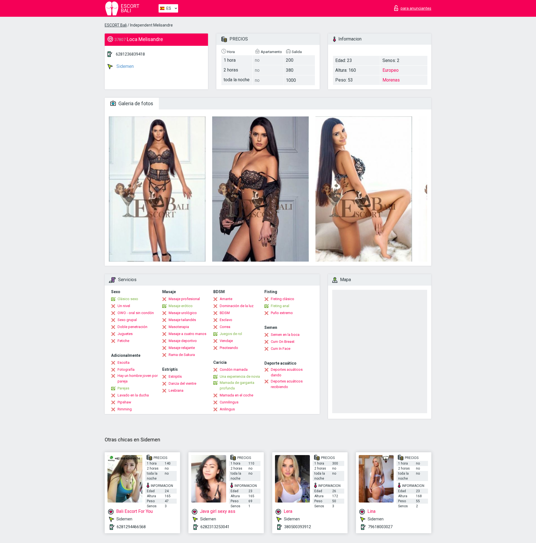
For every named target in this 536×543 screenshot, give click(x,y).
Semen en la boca (285, 335)
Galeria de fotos (135, 103)
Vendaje (226, 341)
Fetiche (123, 341)
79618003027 (380, 526)
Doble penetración (132, 327)
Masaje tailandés (182, 320)
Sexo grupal (127, 320)
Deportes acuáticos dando (287, 372)
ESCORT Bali (116, 25)
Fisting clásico (282, 299)
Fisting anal (280, 306)
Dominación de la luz (236, 306)
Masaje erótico (181, 306)
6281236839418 (130, 54)
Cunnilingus (229, 402)
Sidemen (124, 66)
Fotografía (126, 369)
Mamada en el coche (236, 395)
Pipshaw (124, 402)
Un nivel (124, 306)
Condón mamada (234, 369)
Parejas (123, 388)
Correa (225, 327)
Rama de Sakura (182, 355)
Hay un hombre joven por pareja (138, 378)
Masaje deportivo (183, 341)
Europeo (390, 70)
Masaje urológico (183, 313)
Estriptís (175, 376)
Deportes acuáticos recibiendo (287, 384)
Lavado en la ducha (133, 395)
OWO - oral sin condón (136, 313)
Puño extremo (282, 313)
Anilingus (227, 409)
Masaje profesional (184, 299)
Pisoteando (229, 348)
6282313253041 (214, 526)
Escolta (124, 362)
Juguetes (125, 334)
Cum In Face (280, 348)
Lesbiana (176, 390)
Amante (226, 299)
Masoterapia (179, 327)
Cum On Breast (283, 341)
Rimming (125, 409)
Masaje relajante (182, 348)
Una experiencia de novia (240, 376)
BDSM (225, 313)
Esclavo (226, 320)
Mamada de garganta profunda (237, 385)
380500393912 (297, 526)
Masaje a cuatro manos (187, 334)
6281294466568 (131, 526)
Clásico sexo (128, 299)
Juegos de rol (231, 334)
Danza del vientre (182, 383)
